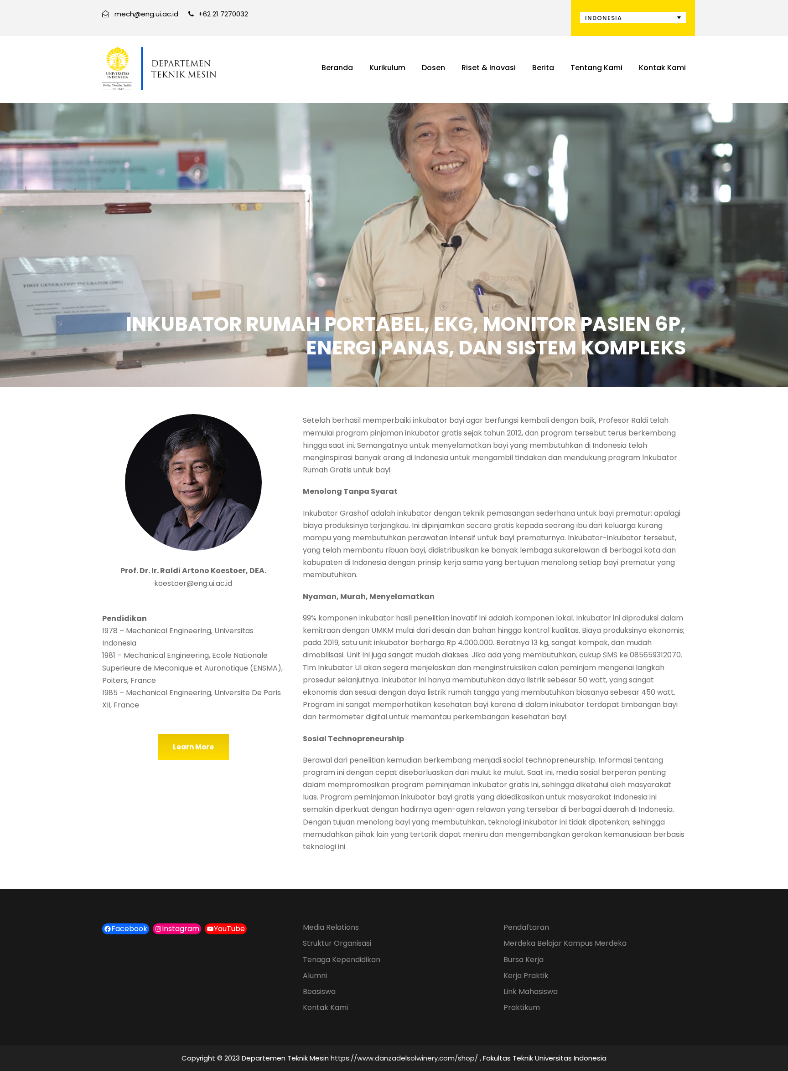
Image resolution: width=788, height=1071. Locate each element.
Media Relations (331, 927)
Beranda (337, 67)
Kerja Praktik (526, 975)
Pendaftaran (526, 927)
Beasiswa (319, 991)
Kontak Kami (662, 67)
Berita (543, 67)
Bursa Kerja (523, 959)
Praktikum (521, 1007)
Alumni (315, 975)
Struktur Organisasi (337, 943)
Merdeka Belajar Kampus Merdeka (565, 943)
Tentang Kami (596, 67)
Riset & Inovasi (488, 67)
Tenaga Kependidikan (341, 959)
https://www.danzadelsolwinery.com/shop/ (404, 1058)
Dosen (433, 67)
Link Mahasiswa (530, 991)
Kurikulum (387, 67)
